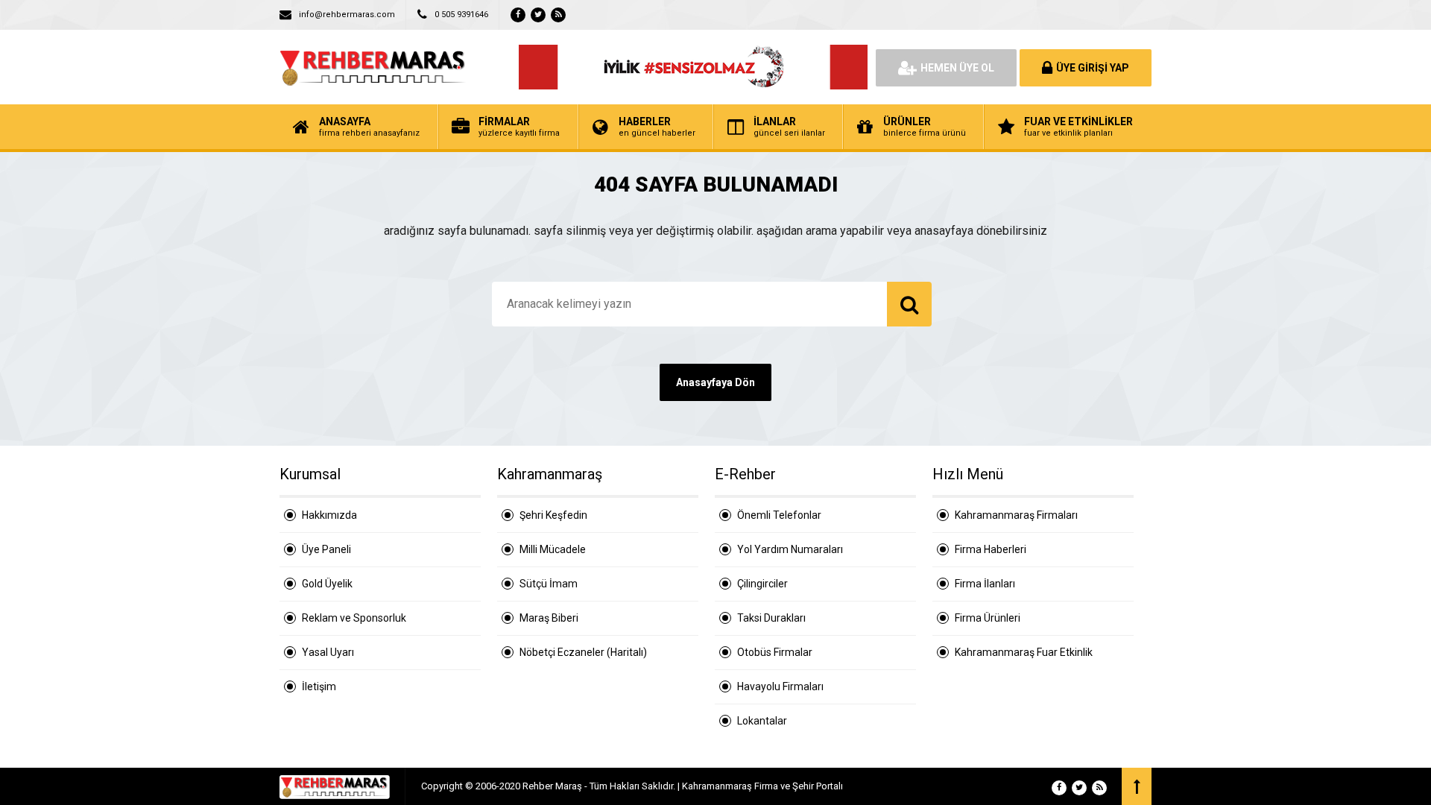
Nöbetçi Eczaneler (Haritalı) (583, 652)
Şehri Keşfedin (553, 515)
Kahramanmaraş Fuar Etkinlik (1024, 652)
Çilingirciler (762, 584)
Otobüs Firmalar (774, 652)
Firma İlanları (985, 584)
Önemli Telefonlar (779, 515)
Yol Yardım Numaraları (790, 549)
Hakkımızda (329, 515)
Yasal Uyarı (328, 652)
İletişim (319, 686)
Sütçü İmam (548, 584)
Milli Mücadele (552, 549)
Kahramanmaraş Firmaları (1016, 515)
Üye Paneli (326, 549)
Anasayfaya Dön (715, 382)
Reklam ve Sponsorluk (354, 618)
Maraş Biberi (548, 618)
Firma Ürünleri (987, 618)
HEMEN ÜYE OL (957, 68)
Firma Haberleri (990, 549)
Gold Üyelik (327, 584)
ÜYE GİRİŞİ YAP (1092, 68)
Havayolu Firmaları (780, 686)
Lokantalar (762, 721)
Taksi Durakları (771, 618)
